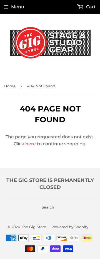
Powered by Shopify (69, 227)
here (30, 143)
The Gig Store (33, 227)
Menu (17, 6)
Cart (90, 6)
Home (10, 86)
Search (48, 207)
